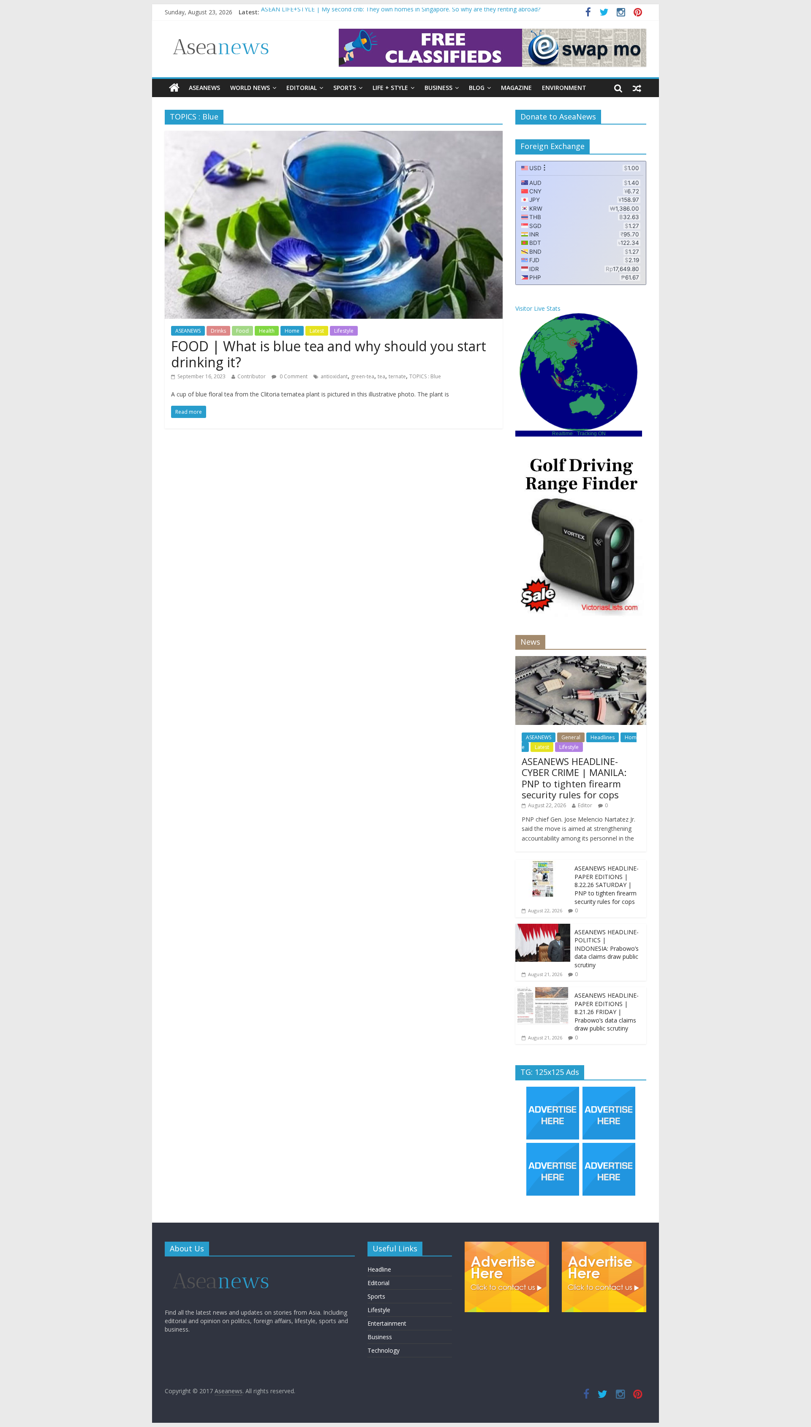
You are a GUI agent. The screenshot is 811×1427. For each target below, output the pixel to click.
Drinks (218, 330)
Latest (317, 330)
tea (381, 376)
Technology (383, 1350)
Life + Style (390, 88)
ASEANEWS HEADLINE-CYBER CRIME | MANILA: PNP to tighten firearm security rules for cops (574, 778)
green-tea (362, 376)
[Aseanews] (174, 88)
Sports (344, 88)
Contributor (251, 376)
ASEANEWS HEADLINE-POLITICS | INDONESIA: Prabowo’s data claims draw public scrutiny (606, 948)
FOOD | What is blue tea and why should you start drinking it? (328, 354)
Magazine (516, 88)
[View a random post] (637, 88)
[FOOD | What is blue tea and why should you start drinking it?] (334, 136)
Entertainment (386, 1323)
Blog (476, 88)
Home (292, 330)
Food (242, 330)
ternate (397, 376)
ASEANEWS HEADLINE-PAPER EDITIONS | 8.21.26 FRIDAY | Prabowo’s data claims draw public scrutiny (606, 1011)
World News (250, 88)
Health (267, 330)
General (570, 737)
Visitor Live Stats (538, 308)
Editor (585, 805)
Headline (379, 1269)
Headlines (603, 737)
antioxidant (334, 376)
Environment (564, 88)
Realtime (562, 434)
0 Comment (293, 376)
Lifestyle (344, 330)
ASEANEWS (204, 88)
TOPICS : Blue (425, 376)
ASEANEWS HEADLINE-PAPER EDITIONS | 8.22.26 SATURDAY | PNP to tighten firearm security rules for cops (606, 884)
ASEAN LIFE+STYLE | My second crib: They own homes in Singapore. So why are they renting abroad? (400, 12)
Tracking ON (591, 434)
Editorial (301, 88)
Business (438, 88)
